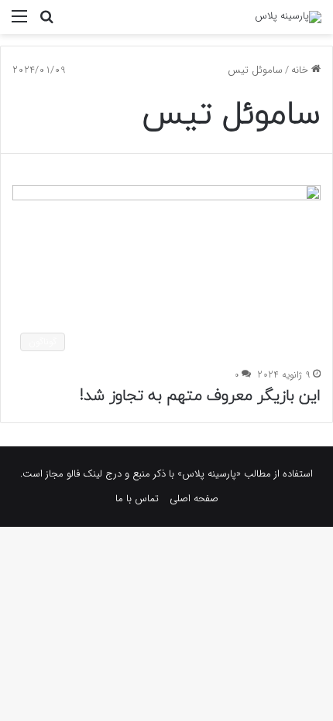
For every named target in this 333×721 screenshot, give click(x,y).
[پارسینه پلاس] (288, 17)
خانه (301, 70)
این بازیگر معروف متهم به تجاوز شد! (200, 396)
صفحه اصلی (194, 498)
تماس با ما (137, 498)
